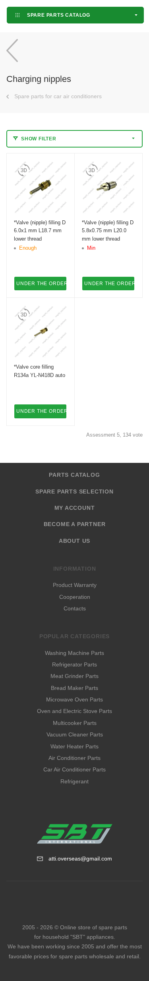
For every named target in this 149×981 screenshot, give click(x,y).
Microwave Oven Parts (74, 699)
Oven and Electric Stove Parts (74, 711)
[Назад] (12, 50)
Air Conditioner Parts (74, 758)
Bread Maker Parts (74, 688)
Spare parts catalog (57, 14)
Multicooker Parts (75, 723)
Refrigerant (74, 781)
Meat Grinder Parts (74, 676)
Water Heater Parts (74, 746)
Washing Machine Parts (74, 653)
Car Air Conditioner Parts (74, 769)
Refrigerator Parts (74, 664)
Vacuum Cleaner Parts (74, 734)
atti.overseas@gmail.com (80, 858)
